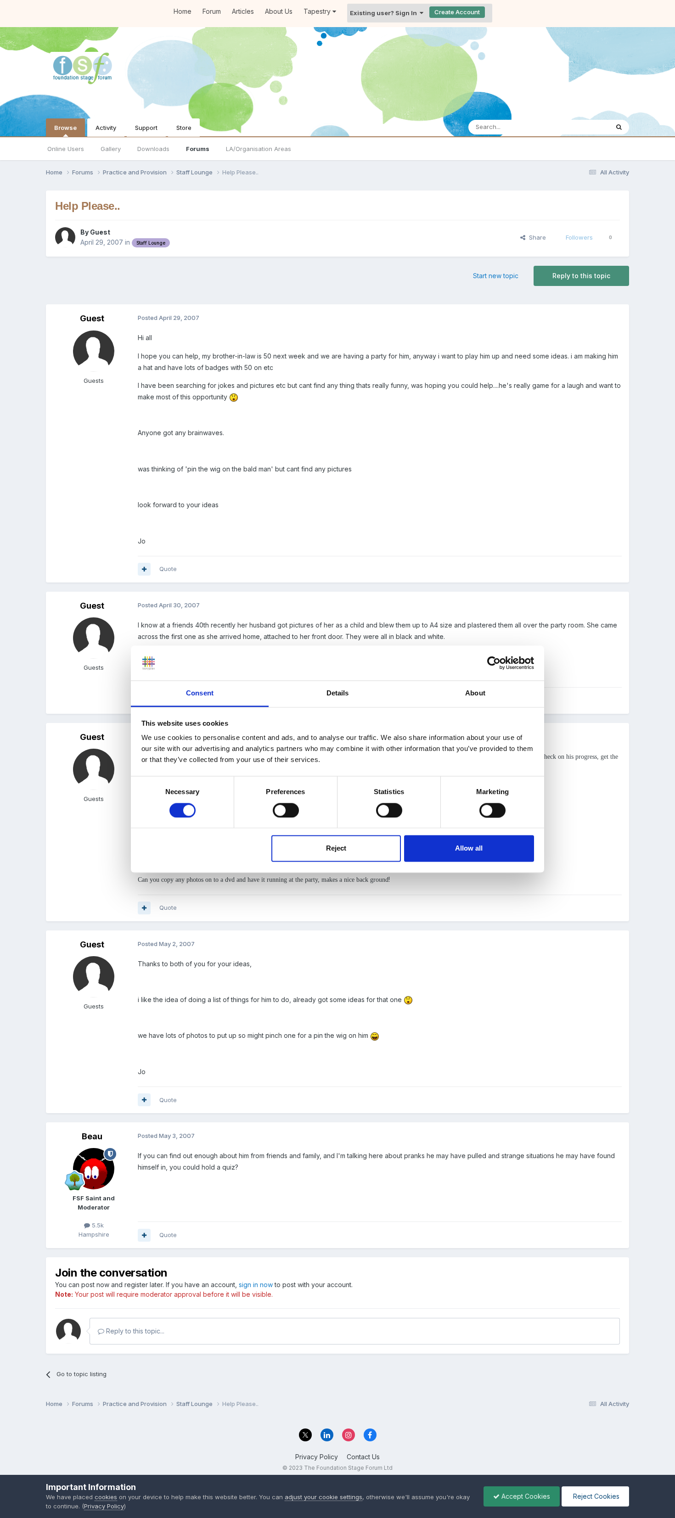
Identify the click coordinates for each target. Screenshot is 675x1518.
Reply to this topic (581, 276)
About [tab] (475, 693)
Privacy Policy (316, 1457)
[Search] (619, 127)
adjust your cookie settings (323, 1497)
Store (183, 127)
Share (535, 237)
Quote (168, 568)
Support (146, 127)
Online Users (65, 148)
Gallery (111, 148)
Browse (65, 127)
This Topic (582, 126)
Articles (243, 11)
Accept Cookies (525, 1496)
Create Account (457, 12)
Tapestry (318, 11)
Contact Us (363, 1457)
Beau (92, 1136)
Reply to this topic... (134, 1331)
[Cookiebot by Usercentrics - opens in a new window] (494, 663)
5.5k (97, 1225)
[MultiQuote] (144, 569)
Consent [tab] (200, 693)
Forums (197, 148)
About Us (278, 11)
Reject (336, 848)
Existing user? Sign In (385, 13)
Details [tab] (337, 693)
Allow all (469, 848)
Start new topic (495, 276)
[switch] (286, 810)
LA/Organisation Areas (258, 148)
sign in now (256, 1284)
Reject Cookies (595, 1496)
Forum (211, 11)
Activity (106, 127)
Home (182, 11)
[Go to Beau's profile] (93, 1168)
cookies (106, 1497)
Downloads (153, 148)
